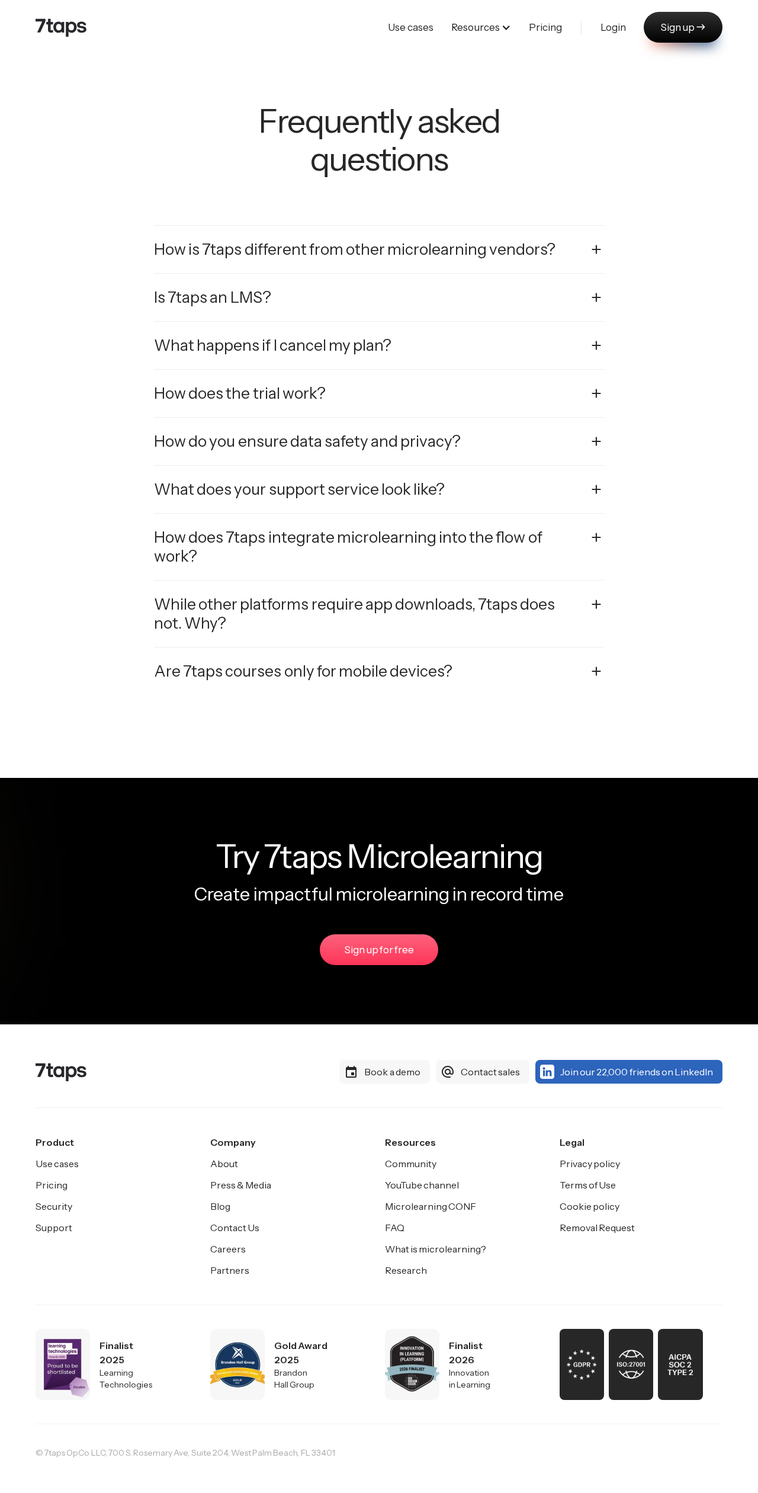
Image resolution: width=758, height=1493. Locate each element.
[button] (481, 27)
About (224, 1164)
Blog (220, 1206)
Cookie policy (589, 1206)
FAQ (394, 1228)
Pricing (52, 1185)
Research (406, 1270)
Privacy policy (590, 1164)
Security (54, 1206)
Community (410, 1164)
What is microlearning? (435, 1249)
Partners (229, 1270)
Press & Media (240, 1185)
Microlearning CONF (430, 1206)
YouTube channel (422, 1185)
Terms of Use (588, 1185)
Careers (228, 1249)
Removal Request (597, 1228)
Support (54, 1228)
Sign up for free (379, 950)
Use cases (57, 1164)
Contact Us (234, 1228)
